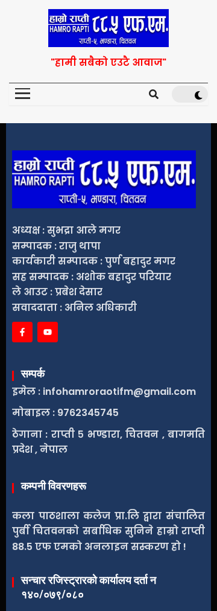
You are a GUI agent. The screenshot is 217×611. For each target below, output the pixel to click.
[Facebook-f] (22, 332)
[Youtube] (47, 332)
